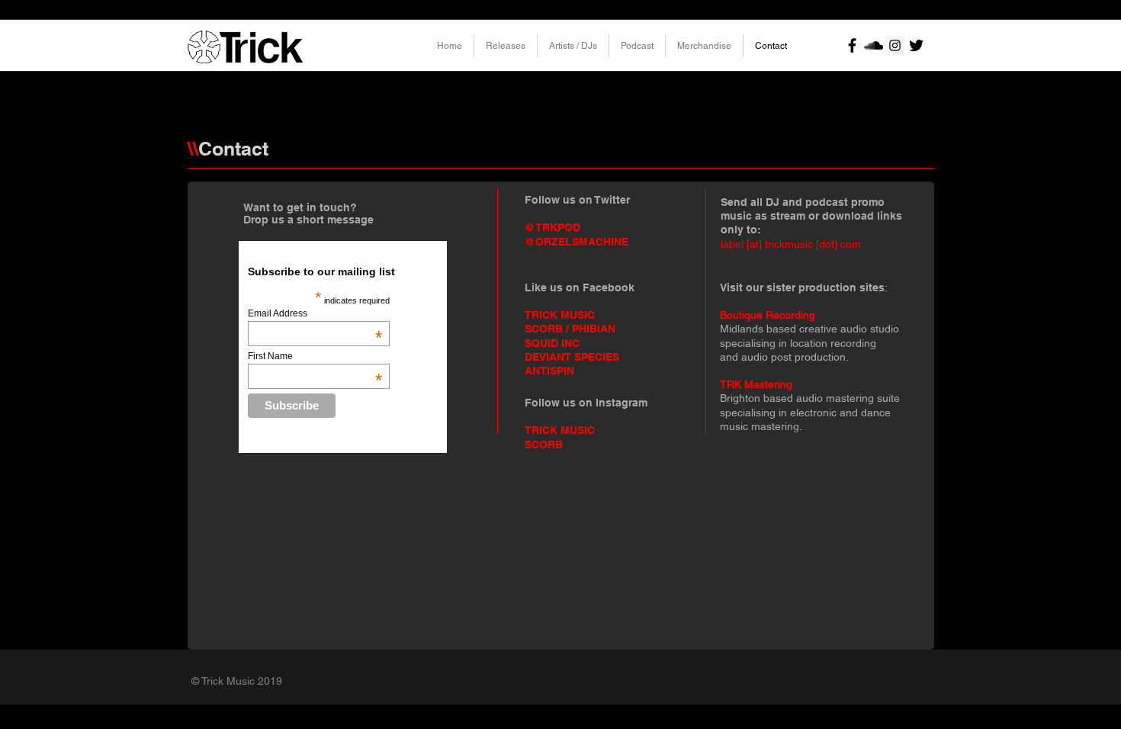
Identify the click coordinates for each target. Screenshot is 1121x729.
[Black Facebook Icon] (852, 45)
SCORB (544, 444)
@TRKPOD (552, 227)
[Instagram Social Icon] (894, 45)
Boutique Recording (767, 315)
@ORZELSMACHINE (576, 242)
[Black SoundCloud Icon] (873, 45)
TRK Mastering (756, 384)
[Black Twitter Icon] (916, 45)
